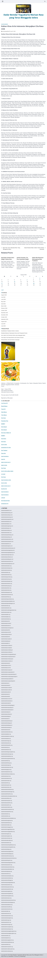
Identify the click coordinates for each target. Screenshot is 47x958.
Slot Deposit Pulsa (5, 500)
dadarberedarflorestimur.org (7, 793)
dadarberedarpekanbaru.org (7, 915)
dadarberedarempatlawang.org (7, 942)
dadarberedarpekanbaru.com (7, 539)
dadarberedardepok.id (5, 711)
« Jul (2, 289)
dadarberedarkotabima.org (6, 807)
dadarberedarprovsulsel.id (6, 687)
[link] (23, 392)
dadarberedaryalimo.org (6, 804)
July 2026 (3, 297)
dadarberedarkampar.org (6, 897)
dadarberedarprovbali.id (6, 623)
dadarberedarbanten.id (6, 625)
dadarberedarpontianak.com (7, 556)
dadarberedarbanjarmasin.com (7, 554)
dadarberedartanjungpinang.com (8, 550)
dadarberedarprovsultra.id (6, 689)
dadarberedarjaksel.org (6, 738)
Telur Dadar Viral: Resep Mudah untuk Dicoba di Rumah (12, 337)
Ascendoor (11, 956)
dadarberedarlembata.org (6, 822)
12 (14, 281)
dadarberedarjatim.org (5, 614)
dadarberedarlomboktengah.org (7, 791)
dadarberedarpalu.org (5, 572)
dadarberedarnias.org (5, 605)
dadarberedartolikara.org (6, 798)
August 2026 (4, 294)
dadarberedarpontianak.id (6, 714)
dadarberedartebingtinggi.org (7, 853)
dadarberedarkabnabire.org (6, 731)
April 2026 (3, 303)
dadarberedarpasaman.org (6, 864)
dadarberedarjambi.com (6, 543)
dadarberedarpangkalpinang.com (8, 552)
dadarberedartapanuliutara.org (7, 599)
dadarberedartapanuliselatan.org (7, 601)
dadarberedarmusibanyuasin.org (7, 948)
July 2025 (3, 323)
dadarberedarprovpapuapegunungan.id (9, 676)
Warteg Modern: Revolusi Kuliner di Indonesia (10, 339)
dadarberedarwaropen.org (6, 800)
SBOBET (3, 423)
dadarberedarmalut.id (5, 663)
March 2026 (3, 306)
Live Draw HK (4, 403)
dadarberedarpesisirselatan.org (7, 869)
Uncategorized (4, 24)
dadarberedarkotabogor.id (6, 723)
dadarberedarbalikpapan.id (6, 725)
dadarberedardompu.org (6, 787)
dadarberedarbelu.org (5, 816)
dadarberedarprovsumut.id (6, 698)
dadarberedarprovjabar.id (6, 638)
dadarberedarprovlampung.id (7, 658)
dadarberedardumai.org (6, 913)
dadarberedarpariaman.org (6, 884)
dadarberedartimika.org (6, 596)
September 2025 (4, 319)
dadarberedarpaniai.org (6, 742)
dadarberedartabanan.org (6, 778)
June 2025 (3, 325)
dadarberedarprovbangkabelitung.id (8, 654)
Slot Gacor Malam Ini (6, 432)
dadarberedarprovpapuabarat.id (7, 672)
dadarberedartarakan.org (6, 565)
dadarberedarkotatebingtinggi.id (7, 705)
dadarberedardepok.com (6, 523)
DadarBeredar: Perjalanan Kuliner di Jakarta (10, 330)
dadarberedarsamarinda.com (7, 561)
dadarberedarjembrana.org (6, 771)
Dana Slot (3, 453)
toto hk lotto (4, 482)
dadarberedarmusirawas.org (7, 951)
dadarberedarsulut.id (5, 694)
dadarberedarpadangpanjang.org (8, 882)
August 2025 (3, 321)
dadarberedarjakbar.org (6, 734)
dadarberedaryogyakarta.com (7, 519)
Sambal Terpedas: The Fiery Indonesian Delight (23, 258)
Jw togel (3, 474)
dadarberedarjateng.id (5, 641)
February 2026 (4, 308)
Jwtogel (3, 497)
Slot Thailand (4, 450)
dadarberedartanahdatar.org (7, 878)
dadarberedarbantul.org (6, 749)
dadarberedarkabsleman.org (7, 756)
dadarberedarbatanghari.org (7, 917)
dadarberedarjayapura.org (6, 592)
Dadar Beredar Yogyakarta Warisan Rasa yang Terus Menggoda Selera (23, 16)
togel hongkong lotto (6, 480)
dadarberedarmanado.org (6, 570)
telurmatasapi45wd (5, 31)
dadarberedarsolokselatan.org (7, 875)
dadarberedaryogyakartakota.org (8, 758)
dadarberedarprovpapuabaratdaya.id (8, 674)
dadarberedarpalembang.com (7, 534)
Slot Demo (3, 438)
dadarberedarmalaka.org (6, 824)
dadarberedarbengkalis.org (6, 891)
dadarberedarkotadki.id (6, 703)
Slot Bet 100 (4, 488)
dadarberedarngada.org (6, 833)
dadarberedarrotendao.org (6, 838)
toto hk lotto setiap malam (7, 471)
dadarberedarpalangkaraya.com (7, 563)
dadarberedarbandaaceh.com (7, 541)
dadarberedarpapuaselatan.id (7, 678)
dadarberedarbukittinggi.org (7, 880)
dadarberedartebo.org (5, 935)
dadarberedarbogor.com (6, 528)
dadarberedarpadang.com (6, 536)
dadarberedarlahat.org (5, 944)
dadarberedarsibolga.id (6, 716)
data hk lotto (4, 465)
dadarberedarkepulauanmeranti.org (8, 900)
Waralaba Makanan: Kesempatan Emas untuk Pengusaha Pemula (14, 333)
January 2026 (4, 310)
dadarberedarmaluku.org (6, 612)
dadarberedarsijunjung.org (6, 871)
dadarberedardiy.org (5, 747)
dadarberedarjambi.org (6, 937)
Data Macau (4, 412)
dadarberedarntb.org (5, 782)
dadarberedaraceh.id (5, 621)
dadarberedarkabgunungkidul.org (8, 751)
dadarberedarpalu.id (5, 718)
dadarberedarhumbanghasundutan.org (9, 796)
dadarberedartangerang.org (7, 820)
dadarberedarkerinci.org (6, 922)
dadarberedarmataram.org (6, 583)
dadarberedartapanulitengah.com (8, 603)
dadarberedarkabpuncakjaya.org (8, 773)
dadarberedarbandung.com (6, 512)
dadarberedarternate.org (6, 590)
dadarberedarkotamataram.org (7, 809)
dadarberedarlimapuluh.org (6, 860)
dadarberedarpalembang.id (6, 720)
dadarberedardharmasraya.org (7, 855)
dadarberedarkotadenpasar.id (7, 709)
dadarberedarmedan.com (6, 532)
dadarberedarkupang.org (6, 585)
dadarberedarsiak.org (5, 911)
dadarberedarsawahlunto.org (7, 889)
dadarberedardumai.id (5, 729)
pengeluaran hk (4, 503)
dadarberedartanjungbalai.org (7, 851)
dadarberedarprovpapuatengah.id (8, 680)
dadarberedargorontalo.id (6, 634)
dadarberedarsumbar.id (6, 692)
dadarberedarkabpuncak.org (7, 767)
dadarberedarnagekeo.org (6, 835)
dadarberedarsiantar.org (6, 842)
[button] (23, 389)
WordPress (22, 956)
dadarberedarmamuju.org (6, 579)
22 (33, 283)
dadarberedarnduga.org (6, 740)
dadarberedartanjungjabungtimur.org (8, 933)
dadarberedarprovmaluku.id (6, 661)
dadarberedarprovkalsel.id (6, 647)
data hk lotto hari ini (5, 462)
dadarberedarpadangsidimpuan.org (8, 844)
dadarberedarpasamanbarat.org (7, 866)
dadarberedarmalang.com (6, 530)
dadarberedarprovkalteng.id (7, 649)
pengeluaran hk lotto (6, 447)
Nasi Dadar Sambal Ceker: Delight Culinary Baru (7, 258)
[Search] (45, 1)
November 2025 (4, 314)
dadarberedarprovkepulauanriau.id (8, 656)
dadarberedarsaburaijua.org (6, 840)
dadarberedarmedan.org (6, 780)
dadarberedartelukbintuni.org (7, 811)
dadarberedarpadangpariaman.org (8, 862)
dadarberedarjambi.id (5, 636)
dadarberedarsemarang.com (7, 517)
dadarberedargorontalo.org (6, 576)
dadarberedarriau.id (5, 683)
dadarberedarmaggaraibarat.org (7, 829)
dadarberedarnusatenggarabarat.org (8, 610)
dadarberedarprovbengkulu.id (7, 627)
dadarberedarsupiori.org (6, 785)
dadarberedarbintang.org (6, 762)
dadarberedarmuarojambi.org (7, 926)
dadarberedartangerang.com (7, 525)
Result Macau (4, 406)
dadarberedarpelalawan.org (6, 904)
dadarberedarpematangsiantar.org (8, 847)
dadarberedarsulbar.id (5, 685)
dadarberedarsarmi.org (6, 776)
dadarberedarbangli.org (6, 765)
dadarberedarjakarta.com (6, 510)
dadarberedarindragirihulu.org (7, 895)
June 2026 (3, 299)
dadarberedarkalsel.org (6, 618)
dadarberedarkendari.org (6, 574)
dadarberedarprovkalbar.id (6, 645)
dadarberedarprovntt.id (6, 667)
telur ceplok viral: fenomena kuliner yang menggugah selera (13, 335)
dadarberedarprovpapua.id (6, 669)
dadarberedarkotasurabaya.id (7, 707)
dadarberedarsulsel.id (5, 696)
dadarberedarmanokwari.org (7, 594)
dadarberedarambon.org (6, 587)
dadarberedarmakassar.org (6, 568)
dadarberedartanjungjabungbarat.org (8, 931)
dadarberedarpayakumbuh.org (7, 886)
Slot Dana (3, 418)
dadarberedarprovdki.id (6, 632)
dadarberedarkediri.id (5, 630)
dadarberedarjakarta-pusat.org (7, 736)
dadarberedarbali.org (5, 760)
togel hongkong (5, 456)
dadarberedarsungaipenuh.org (7, 940)
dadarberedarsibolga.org (6, 849)
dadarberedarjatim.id (5, 643)
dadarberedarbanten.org (6, 607)
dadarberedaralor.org (5, 813)
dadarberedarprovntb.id (6, 665)
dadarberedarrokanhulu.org (6, 909)
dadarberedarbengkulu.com (6, 545)
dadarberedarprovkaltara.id (6, 652)
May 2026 (3, 301)
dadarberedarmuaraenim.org (7, 946)
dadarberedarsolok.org (5, 873)
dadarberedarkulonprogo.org (7, 754)
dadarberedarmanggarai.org (7, 827)
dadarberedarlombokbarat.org (7, 789)
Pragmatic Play (4, 420)
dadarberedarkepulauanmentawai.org (8, 858)
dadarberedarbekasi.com (6, 521)
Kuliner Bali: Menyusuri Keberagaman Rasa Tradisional (37, 259)
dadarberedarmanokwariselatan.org (8, 818)
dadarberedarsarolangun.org (7, 928)
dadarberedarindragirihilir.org (7, 893)
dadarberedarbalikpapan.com (7, 559)
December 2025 (4, 312)
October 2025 (4, 317)
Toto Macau (4, 415)
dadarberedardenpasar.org (6, 581)
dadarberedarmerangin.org (6, 924)
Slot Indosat (4, 426)
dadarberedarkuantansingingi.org (8, 902)
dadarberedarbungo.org (6, 920)
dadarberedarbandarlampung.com (8, 548)
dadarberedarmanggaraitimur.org (8, 831)
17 (1, 283)
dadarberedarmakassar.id (6, 727)
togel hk (3, 459)
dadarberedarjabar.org (5, 616)
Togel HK (3, 409)
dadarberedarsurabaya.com (6, 514)
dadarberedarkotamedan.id (6, 700)
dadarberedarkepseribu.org (6, 745)
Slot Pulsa (3, 468)
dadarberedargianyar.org (6, 769)
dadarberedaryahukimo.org (6, 802)
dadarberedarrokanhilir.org (6, 906)
